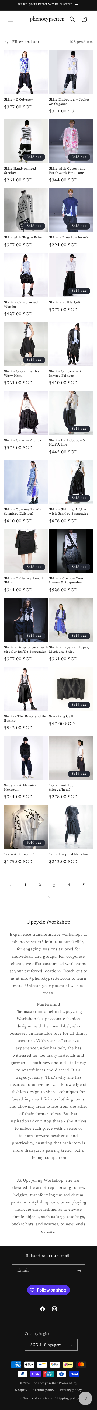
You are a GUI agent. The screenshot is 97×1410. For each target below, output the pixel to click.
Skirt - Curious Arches (22, 440)
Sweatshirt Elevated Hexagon (20, 787)
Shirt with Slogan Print (23, 237)
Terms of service (36, 1398)
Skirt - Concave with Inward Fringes (66, 373)
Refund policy (43, 1390)
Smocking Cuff (61, 716)
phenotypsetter (46, 1383)
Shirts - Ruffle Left (65, 302)
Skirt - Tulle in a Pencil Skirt (23, 581)
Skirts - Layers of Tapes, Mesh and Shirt (69, 649)
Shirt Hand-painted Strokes (20, 171)
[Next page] (48, 897)
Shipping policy (67, 1398)
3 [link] (54, 886)
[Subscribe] (79, 1270)
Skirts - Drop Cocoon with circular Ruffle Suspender (26, 649)
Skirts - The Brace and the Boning (25, 718)
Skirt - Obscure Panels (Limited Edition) (22, 512)
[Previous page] (11, 885)
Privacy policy (71, 1390)
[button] (11, 19)
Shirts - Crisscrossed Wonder (21, 304)
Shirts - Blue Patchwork (69, 237)
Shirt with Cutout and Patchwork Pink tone (67, 171)
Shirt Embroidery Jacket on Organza (69, 102)
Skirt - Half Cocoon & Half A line (67, 442)
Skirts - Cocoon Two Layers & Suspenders (66, 581)
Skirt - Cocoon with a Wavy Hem (22, 373)
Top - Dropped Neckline (69, 854)
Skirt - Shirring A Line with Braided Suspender (68, 512)
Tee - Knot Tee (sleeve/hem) (61, 787)
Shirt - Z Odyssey (18, 99)
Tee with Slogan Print (22, 854)
